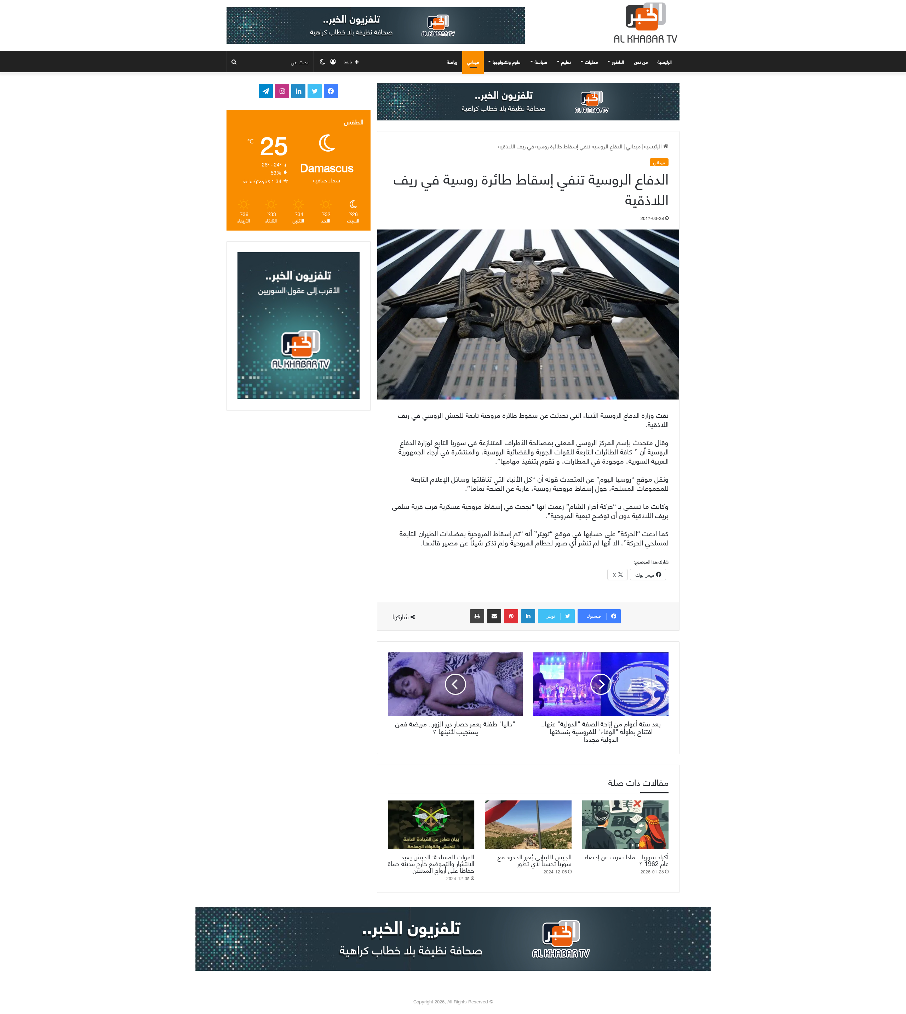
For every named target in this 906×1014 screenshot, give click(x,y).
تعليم (566, 61)
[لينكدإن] (528, 616)
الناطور (618, 61)
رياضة (452, 61)
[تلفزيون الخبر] (644, 22)
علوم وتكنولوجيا (507, 61)
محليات (591, 61)
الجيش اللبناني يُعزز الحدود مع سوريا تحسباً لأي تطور (535, 859)
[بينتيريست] (511, 616)
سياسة (541, 61)
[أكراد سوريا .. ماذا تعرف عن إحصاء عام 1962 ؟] (625, 824)
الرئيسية (665, 61)
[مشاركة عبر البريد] (494, 616)
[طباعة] (477, 616)
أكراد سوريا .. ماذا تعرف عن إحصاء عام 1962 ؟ (627, 859)
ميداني (473, 61)
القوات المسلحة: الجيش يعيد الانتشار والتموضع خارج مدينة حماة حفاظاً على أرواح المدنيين (431, 863)
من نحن (641, 61)
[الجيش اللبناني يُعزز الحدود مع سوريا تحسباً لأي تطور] (528, 824)
